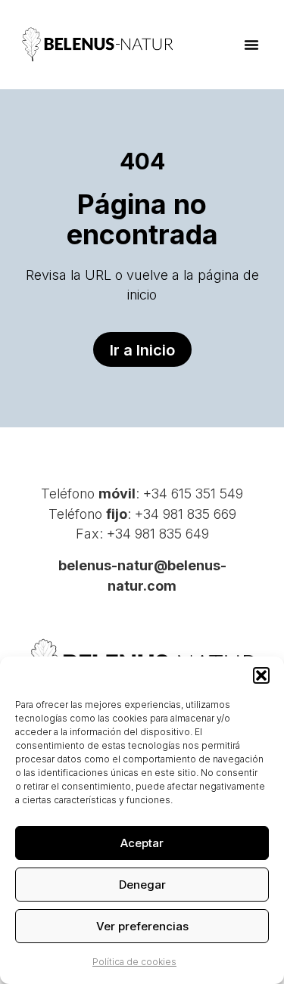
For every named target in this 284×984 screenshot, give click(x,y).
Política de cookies (134, 961)
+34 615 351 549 (193, 493)
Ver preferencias (142, 926)
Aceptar (142, 843)
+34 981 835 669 (185, 514)
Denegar (142, 884)
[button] (261, 675)
